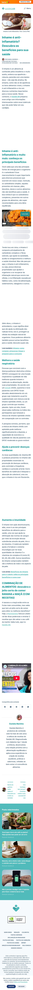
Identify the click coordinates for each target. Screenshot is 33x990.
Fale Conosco (26, 945)
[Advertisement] (16, 129)
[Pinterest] (16, 706)
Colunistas (25, 932)
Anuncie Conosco (16, 948)
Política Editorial (8, 940)
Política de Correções (23, 940)
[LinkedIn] (22, 706)
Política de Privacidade (20, 982)
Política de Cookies (13, 942)
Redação (17, 932)
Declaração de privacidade (16, 937)
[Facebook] (5, 706)
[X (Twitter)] (11, 706)
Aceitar (11, 986)
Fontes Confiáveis (16, 935)
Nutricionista (13, 614)
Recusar (21, 986)
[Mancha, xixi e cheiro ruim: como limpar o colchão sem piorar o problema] (16, 849)
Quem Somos (8, 932)
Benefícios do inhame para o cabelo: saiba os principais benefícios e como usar (15, 574)
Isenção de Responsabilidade (11, 945)
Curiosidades (26, 63)
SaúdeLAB (16, 97)
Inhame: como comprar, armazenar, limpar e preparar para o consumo (13, 351)
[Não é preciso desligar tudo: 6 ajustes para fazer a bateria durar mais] (16, 878)
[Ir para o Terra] (5, 2)
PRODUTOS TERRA (25, 1)
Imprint (23, 942)
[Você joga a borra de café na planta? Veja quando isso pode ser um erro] (16, 821)
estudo (8, 388)
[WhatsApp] (28, 706)
